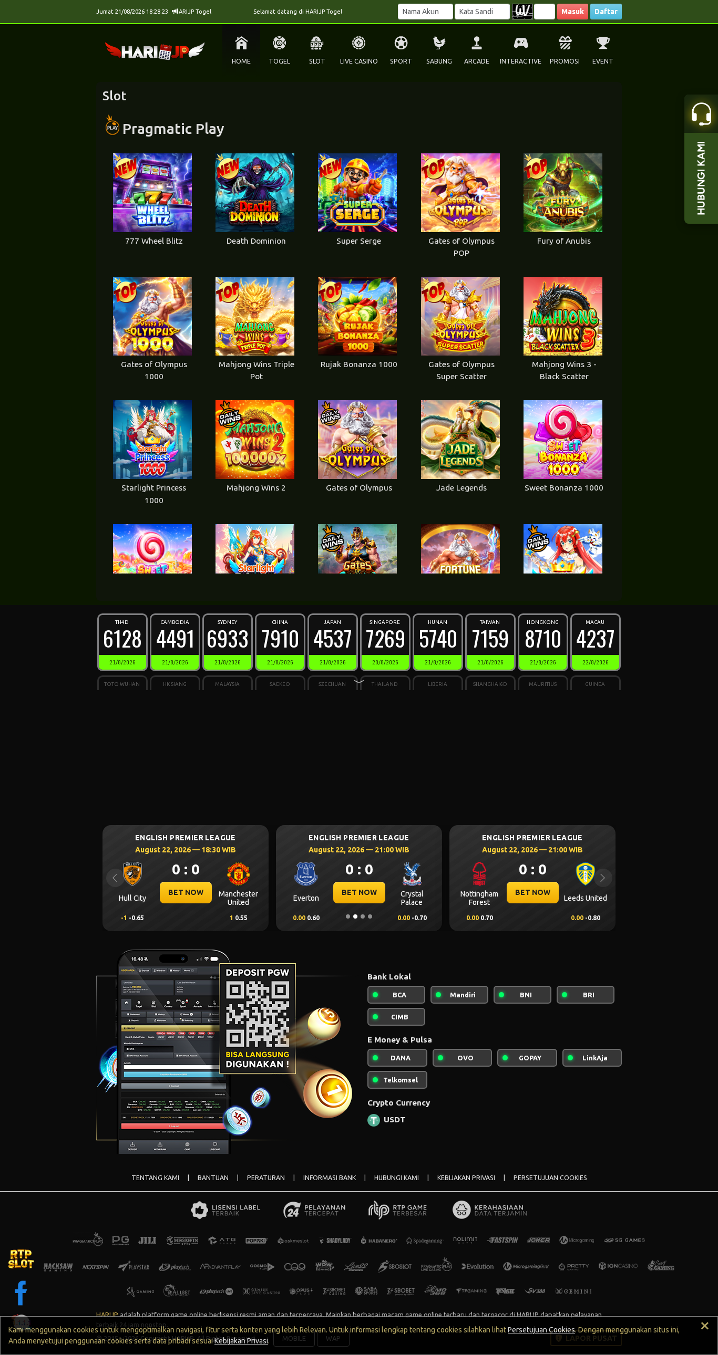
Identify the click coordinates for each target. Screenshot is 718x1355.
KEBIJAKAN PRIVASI (466, 1177)
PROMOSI (565, 61)
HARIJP (107, 1314)
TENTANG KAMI (155, 1177)
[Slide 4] (370, 916)
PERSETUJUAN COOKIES (550, 1177)
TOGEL (279, 61)
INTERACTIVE (520, 61)
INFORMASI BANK (329, 1177)
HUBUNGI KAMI (396, 1177)
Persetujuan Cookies (541, 1330)
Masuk (572, 11)
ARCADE (476, 61)
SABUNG (439, 61)
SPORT (401, 61)
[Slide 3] (363, 916)
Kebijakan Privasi (241, 1341)
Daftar (606, 11)
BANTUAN (213, 1177)
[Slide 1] (348, 916)
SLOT (317, 61)
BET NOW (205, 892)
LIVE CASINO (359, 61)
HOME (241, 61)
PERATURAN (266, 1177)
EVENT (602, 61)
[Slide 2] (355, 916)
